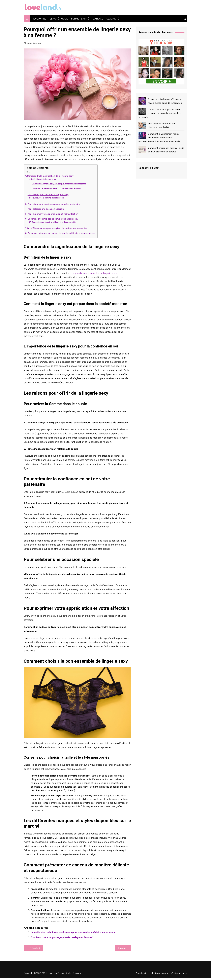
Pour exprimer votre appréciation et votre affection (53, 214)
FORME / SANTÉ (80, 18)
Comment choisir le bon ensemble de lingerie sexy (53, 219)
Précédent (34, 948)
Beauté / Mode (34, 43)
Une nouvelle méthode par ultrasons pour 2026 (161, 125)
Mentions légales (159, 973)
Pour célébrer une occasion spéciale (46, 209)
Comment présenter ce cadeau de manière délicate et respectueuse (61, 233)
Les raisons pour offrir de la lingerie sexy (48, 194)
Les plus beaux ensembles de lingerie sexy (94, 273)
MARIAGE (97, 18)
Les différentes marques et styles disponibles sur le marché (57, 228)
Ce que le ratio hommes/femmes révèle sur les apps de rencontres (165, 101)
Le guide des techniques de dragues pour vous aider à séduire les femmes (73, 932)
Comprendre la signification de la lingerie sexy (50, 176)
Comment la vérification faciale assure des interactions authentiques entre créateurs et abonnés (159, 137)
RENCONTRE (39, 18)
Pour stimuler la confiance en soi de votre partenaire (54, 204)
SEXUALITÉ (113, 18)
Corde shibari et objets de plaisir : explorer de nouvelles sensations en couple (160, 113)
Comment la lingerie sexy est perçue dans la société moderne (59, 184)
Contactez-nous (179, 973)
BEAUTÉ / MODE (59, 18)
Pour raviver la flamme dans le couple (48, 198)
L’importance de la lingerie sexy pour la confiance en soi (56, 188)
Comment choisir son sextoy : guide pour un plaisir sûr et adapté (166, 149)
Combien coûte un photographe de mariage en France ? (62, 937)
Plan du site (141, 973)
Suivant (122, 948)
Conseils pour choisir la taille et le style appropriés (54, 222)
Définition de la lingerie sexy (43, 179)
